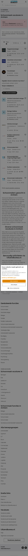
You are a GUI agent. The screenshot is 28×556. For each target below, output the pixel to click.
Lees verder (22, 275)
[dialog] (14, 278)
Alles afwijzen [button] (14, 284)
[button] (14, 277)
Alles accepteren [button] (14, 281)
